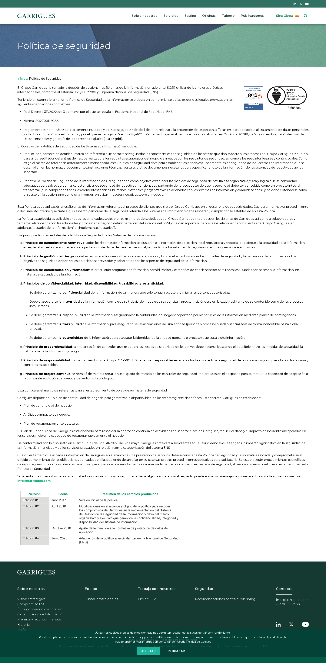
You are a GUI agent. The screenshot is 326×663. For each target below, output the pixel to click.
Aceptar (148, 651)
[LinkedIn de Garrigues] (295, 4)
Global (289, 16)
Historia (23, 624)
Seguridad (204, 589)
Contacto (284, 589)
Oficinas (209, 16)
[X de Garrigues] (300, 4)
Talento (228, 16)
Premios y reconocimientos (39, 619)
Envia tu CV (147, 599)
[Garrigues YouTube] (305, 624)
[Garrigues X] (291, 624)
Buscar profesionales (101, 599)
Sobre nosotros (145, 16)
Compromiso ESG (31, 604)
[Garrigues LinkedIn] (278, 624)
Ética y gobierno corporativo (39, 609)
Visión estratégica (31, 599)
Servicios (171, 16)
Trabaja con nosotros (156, 589)
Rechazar (176, 651)
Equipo (190, 16)
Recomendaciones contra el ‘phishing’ (225, 599)
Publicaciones (252, 16)
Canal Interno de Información (41, 614)
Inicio (21, 78)
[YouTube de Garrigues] (307, 4)
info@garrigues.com (292, 600)
